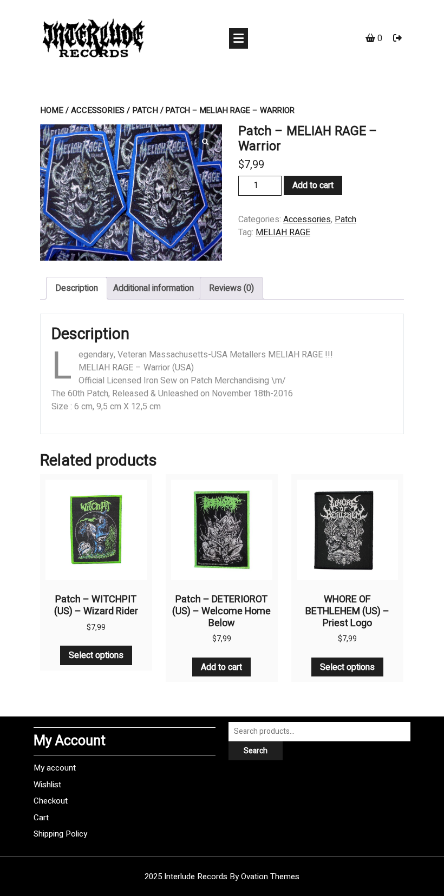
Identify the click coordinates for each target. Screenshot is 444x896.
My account (55, 768)
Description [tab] (76, 288)
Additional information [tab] (153, 288)
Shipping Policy (60, 834)
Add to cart (313, 185)
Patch (145, 110)
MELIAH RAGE (283, 232)
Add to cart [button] (221, 667)
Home (51, 110)
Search (255, 750)
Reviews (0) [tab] (231, 288)
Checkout (51, 801)
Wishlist (47, 785)
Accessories (98, 110)
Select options (96, 655)
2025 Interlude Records (222, 876)
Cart (41, 818)
